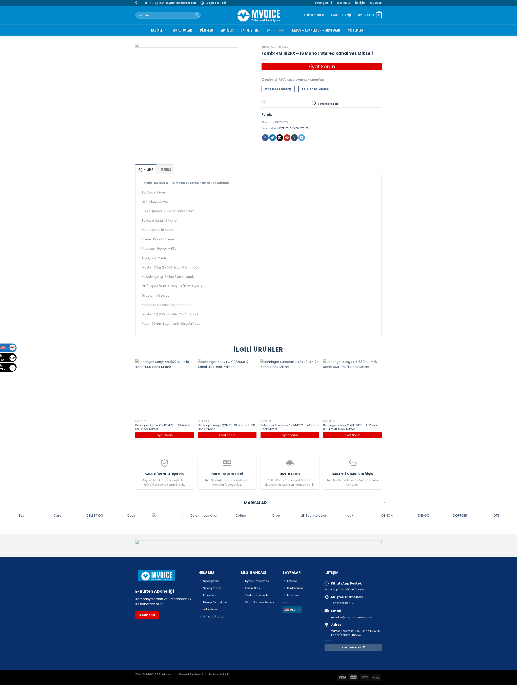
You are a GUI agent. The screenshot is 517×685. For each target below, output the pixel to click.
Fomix (267, 114)
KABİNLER (158, 30)
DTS (496, 515)
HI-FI (281, 30)
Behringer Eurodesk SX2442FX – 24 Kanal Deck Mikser (290, 427)
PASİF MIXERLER (299, 128)
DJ (268, 30)
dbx (350, 515)
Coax (131, 515)
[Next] (381, 402)
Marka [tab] (166, 169)
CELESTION (94, 515)
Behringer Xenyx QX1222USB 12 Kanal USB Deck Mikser (226, 427)
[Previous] (135, 402)
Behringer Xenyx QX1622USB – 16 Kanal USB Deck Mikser (162, 427)
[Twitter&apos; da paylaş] (272, 137)
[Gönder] (197, 15)
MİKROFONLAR (182, 30)
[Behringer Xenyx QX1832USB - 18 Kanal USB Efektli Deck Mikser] (352, 388)
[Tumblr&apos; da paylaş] (294, 137)
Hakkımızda (343, 3)
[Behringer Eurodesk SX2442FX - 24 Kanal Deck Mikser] (290, 388)
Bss (21, 515)
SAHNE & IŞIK (250, 30)
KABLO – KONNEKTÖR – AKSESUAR (316, 30)
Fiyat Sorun (321, 66)
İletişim (360, 3)
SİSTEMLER (355, 30)
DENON (387, 515)
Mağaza (283, 47)
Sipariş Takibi (323, 3)
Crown (277, 515)
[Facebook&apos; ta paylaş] (265, 137)
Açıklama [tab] (146, 169)
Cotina (240, 515)
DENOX (423, 515)
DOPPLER (460, 515)
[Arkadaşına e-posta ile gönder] (279, 137)
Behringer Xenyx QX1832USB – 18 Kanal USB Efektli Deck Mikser (350, 427)
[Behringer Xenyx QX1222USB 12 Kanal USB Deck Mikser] (227, 388)
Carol (58, 515)
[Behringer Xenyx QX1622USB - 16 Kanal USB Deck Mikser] (164, 388)
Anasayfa (268, 47)
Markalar (375, 3)
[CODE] (167, 517)
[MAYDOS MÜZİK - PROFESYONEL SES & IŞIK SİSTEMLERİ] (258, 15)
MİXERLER (206, 30)
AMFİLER (227, 30)
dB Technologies (314, 515)
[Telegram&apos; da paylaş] (301, 137)
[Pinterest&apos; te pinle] (287, 137)
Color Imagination (204, 515)
